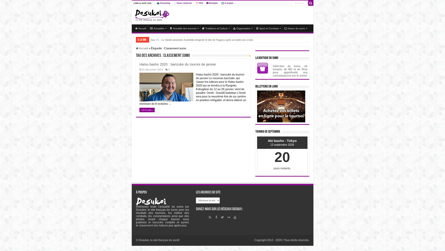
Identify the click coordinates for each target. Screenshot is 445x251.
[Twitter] (222, 217)
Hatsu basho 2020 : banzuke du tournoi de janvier (177, 64)
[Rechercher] (310, 3)
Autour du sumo (296, 28)
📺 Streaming (163, 3)
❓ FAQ (199, 3)
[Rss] (210, 217)
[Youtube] (235, 217)
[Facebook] (216, 217)
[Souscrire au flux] (250, 55)
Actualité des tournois (185, 28)
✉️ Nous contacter (183, 3)
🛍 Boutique (212, 3)
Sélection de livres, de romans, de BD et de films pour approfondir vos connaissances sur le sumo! (290, 71)
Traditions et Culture (216, 28)
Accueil (142, 28)
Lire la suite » (147, 110)
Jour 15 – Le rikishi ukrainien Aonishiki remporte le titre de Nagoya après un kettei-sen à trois (202, 39)
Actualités (159, 28)
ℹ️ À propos (227, 3)
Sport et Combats (269, 28)
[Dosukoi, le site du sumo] (151, 14)
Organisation (243, 28)
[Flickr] (229, 217)
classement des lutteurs (153, 225)
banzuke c (160, 222)
